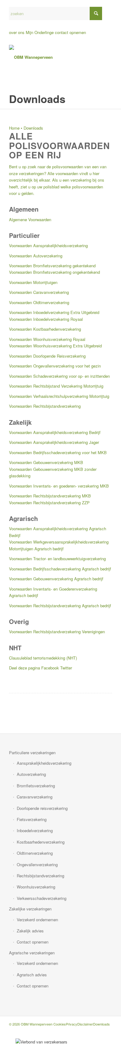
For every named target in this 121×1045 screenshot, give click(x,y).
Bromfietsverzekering (36, 786)
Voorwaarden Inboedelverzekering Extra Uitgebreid (54, 312)
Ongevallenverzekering (37, 864)
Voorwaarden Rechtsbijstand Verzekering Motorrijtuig (56, 386)
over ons (17, 32)
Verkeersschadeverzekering (41, 898)
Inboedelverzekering (35, 830)
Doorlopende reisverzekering (42, 808)
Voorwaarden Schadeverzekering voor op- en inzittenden (59, 376)
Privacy (71, 1023)
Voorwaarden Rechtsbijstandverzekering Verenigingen (57, 631)
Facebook (50, 668)
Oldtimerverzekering (35, 853)
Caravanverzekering (34, 797)
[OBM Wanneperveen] (50, 57)
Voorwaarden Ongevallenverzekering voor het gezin (55, 366)
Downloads (101, 1023)
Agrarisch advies (32, 975)
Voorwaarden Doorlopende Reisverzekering (47, 356)
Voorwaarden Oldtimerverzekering (39, 302)
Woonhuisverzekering (36, 887)
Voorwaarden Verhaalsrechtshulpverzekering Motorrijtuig (59, 396)
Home (14, 128)
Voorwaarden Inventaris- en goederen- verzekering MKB (59, 486)
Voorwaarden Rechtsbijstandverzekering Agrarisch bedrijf (60, 606)
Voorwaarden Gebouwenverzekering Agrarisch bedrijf (56, 579)
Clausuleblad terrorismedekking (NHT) (43, 658)
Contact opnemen (32, 942)
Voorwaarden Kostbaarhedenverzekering (45, 329)
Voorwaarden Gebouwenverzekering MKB (46, 462)
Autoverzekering (31, 774)
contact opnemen (70, 32)
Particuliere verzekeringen (32, 752)
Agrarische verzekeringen (32, 953)
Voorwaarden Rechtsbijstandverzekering (45, 406)
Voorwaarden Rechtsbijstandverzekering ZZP (49, 502)
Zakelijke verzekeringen (30, 909)
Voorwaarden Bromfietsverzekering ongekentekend (54, 272)
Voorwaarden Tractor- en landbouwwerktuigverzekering (57, 558)
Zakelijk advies (30, 931)
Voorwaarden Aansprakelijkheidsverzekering (48, 245)
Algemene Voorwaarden (30, 219)
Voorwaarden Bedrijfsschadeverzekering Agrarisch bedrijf (60, 569)
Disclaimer (85, 1023)
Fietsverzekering (32, 819)
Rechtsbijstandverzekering (40, 876)
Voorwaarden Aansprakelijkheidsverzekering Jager (54, 442)
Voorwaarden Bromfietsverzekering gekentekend (52, 266)
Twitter (66, 668)
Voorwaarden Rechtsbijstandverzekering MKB (50, 496)
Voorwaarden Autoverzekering (35, 256)
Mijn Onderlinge (40, 32)
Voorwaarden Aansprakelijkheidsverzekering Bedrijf (55, 432)
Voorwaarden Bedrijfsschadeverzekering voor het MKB (58, 452)
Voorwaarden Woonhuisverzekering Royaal (47, 339)
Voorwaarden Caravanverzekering (39, 292)
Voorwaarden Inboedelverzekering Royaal (46, 319)
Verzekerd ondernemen (37, 919)
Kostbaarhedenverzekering (41, 842)
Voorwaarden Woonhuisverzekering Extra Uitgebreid (55, 346)
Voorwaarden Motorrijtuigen (33, 282)
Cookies (59, 1023)
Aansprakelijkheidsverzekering (44, 763)
